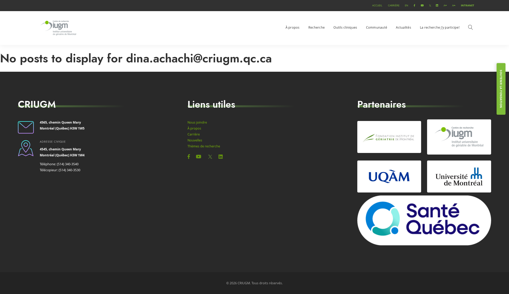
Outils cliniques (345, 27)
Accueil (377, 5)
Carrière (393, 5)
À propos (293, 27)
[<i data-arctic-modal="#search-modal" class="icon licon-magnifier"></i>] (471, 28)
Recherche (316, 27)
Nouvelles (194, 140)
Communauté (376, 27)
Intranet (467, 5)
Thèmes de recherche (203, 146)
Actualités (403, 27)
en (406, 5)
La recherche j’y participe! (439, 27)
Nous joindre (197, 122)
